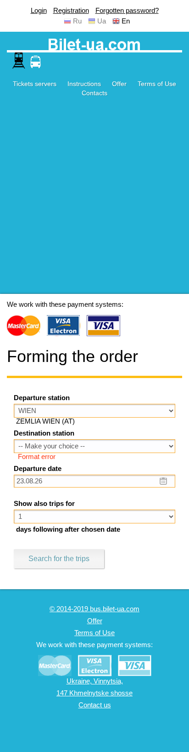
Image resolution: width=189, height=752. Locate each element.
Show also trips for (44, 503)
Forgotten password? (127, 10)
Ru (77, 21)
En (126, 21)
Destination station (44, 433)
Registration (71, 10)
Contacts (94, 93)
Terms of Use (157, 83)
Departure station (42, 398)
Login (39, 10)
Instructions (84, 83)
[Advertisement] (94, 199)
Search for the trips (58, 559)
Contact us (94, 705)
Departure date (37, 468)
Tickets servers (34, 83)
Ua (101, 21)
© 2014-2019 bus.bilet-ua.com (94, 609)
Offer (119, 83)
